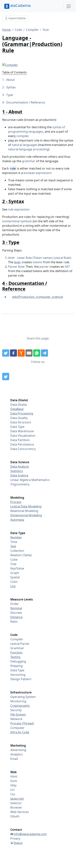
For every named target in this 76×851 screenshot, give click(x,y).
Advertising (18, 750)
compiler (22, 136)
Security (16, 710)
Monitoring (18, 701)
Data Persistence (22, 444)
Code (18, 30)
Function (16, 652)
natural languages (24, 145)
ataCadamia (20, 5)
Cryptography (20, 706)
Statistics (16, 471)
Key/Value (17, 568)
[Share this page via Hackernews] (21, 353)
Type (9, 95)
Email (14, 759)
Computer (17, 728)
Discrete (16, 613)
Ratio (14, 621)
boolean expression (37, 173)
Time (13, 542)
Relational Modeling (24, 511)
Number (16, 537)
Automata (17, 520)
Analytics (16, 754)
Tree (13, 564)
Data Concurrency (23, 449)
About (10, 80)
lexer (17, 262)
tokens (37, 262)
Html (13, 776)
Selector (16, 803)
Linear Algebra (20, 480)
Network (16, 719)
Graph (14, 573)
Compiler (32, 30)
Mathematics (40, 480)
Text (13, 546)
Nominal (16, 608)
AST (67, 267)
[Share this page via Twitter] (5, 353)
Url (12, 790)
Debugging (18, 661)
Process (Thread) (22, 723)
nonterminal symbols (17, 221)
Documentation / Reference (25, 102)
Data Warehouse (22, 431)
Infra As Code (19, 732)
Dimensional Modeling (26, 515)
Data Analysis (19, 467)
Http (13, 785)
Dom (13, 781)
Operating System (23, 697)
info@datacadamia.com (30, 834)
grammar (28, 161)
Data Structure (20, 422)
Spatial (15, 577)
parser (44, 267)
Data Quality (19, 418)
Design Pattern (20, 679)
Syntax (10, 87)
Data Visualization (22, 436)
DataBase (17, 409)
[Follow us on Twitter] (5, 376)
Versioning (17, 675)
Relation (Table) (21, 555)
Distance (16, 617)
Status (18, 843)
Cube (14, 559)
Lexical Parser (20, 644)
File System (18, 714)
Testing (15, 657)
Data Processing (21, 413)
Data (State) (18, 405)
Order (14, 604)
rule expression (19, 209)
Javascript (17, 799)
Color (14, 582)
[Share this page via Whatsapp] (36, 353)
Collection (17, 551)
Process (15, 502)
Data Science (19, 475)
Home (6, 30)
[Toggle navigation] (68, 6)
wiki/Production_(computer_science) (37, 297)
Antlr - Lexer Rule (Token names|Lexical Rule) (39, 258)
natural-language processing (28, 149)
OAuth (14, 816)
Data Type (17, 427)
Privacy (15, 838)
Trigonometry (20, 484)
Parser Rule (16, 267)
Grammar (17, 648)
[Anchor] (24, 111)
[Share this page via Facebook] (13, 353)
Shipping (16, 666)
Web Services (19, 812)
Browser (16, 807)
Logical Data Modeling (26, 506)
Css (12, 794)
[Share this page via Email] (28, 353)
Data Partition (20, 440)
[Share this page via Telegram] (44, 353)
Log (12, 586)
